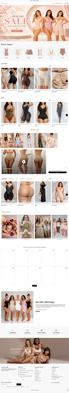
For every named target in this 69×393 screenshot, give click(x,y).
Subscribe (18, 384)
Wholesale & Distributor (55, 377)
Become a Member (38, 371)
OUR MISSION (37, 311)
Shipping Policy (37, 373)
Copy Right (36, 376)
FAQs (52, 373)
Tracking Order (54, 370)
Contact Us (36, 370)
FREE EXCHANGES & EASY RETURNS (40, 309)
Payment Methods (38, 377)
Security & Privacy (54, 374)
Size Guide (53, 371)
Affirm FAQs (37, 379)
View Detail (6, 170)
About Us (36, 368)
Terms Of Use (54, 379)
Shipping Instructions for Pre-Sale (57, 376)
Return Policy (37, 374)
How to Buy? (54, 368)
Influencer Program (38, 380)
